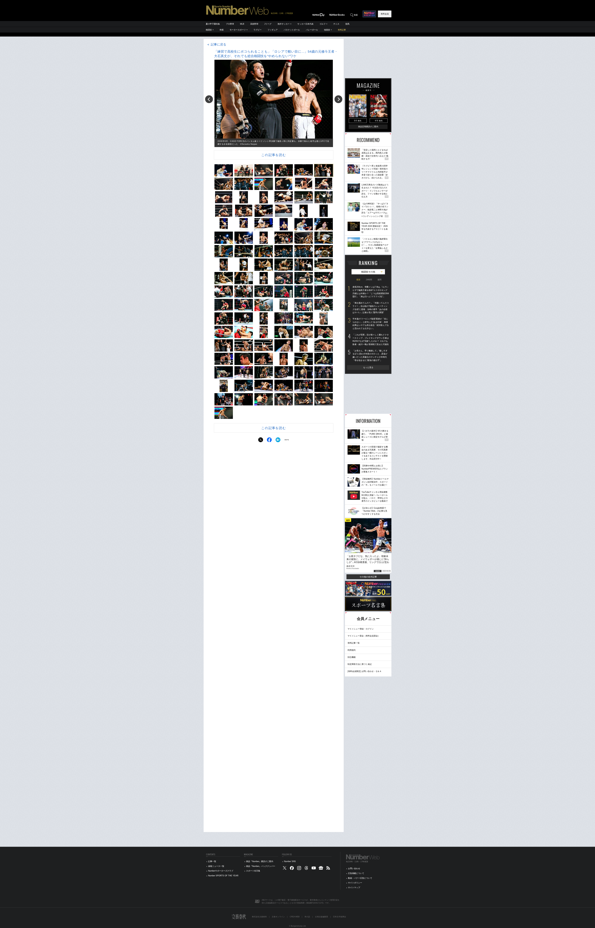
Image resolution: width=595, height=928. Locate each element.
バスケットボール (292, 30)
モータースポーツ (238, 30)
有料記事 (342, 30)
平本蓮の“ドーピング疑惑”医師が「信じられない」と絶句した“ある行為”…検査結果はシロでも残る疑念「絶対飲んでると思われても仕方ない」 (371, 324)
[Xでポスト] (260, 440)
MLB (242, 24)
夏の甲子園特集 (213, 24)
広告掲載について (356, 873)
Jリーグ (267, 24)
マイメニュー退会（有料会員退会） (364, 636)
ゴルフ (323, 24)
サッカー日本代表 (305, 24)
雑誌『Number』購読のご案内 (259, 861)
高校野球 (254, 24)
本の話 (307, 917)
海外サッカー (284, 24)
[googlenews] (320, 868)
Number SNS (290, 861)
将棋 (222, 30)
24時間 (369, 279)
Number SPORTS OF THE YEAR (223, 875)
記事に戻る (216, 44)
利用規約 (352, 650)
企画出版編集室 (321, 917)
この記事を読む (273, 155)
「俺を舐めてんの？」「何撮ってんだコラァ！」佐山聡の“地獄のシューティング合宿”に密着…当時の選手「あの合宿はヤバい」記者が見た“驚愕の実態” (371, 308)
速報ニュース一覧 (216, 866)
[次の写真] (338, 99)
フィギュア (273, 30)
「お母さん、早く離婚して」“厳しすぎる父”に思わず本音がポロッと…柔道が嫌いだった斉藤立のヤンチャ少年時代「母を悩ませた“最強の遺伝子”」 (370, 355)
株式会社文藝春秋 (259, 917)
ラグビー (257, 30)
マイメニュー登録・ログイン (361, 629)
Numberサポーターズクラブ (220, 871)
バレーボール (312, 30)
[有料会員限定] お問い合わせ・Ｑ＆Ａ (364, 671)
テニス (336, 24)
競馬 (347, 24)
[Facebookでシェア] (269, 440)
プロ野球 (230, 24)
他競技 (327, 30)
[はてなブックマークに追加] (277, 440)
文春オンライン (278, 917)
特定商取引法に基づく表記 (360, 664)
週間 (379, 279)
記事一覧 (212, 861)
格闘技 (209, 30)
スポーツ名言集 (253, 871)
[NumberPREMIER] (369, 14)
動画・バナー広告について (360, 878)
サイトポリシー (355, 883)
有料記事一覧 (354, 643)
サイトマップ (354, 887)
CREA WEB (295, 917)
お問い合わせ (354, 868)
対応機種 (352, 657)
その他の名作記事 (368, 577)
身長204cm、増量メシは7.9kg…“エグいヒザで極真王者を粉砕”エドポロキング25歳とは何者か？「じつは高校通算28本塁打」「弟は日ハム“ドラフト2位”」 (371, 292)
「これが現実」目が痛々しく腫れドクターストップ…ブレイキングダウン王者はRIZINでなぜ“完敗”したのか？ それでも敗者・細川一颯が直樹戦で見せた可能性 (371, 340)
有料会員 (385, 14)
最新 (358, 279)
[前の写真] (209, 99)
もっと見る (368, 367)
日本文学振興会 (339, 917)
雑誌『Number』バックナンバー (260, 866)
